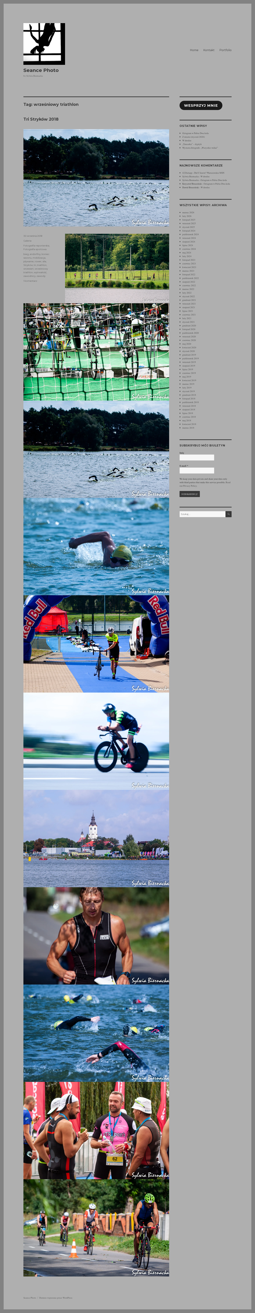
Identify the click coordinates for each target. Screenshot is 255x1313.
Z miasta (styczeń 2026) (193, 136)
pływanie (28, 261)
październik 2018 (190, 402)
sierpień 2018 (188, 409)
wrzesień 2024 (189, 237)
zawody (41, 276)
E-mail (184, 465)
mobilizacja (39, 257)
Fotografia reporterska (36, 245)
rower (38, 261)
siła (44, 261)
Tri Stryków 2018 (40, 119)
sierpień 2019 (188, 365)
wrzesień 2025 (189, 223)
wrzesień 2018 (189, 405)
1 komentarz (30, 280)
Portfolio (225, 50)
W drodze (186, 140)
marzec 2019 (188, 383)
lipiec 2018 (187, 413)
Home (194, 50)
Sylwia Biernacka (190, 176)
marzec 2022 (188, 289)
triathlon (41, 265)
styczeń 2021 (188, 321)
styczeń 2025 (188, 227)
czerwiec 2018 (189, 416)
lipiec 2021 (187, 310)
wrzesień (28, 268)
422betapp (187, 172)
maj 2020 (186, 343)
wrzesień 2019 (189, 362)
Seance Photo (41, 70)
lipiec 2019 (187, 369)
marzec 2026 (188, 212)
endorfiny (35, 254)
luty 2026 (187, 216)
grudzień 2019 (189, 354)
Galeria (27, 240)
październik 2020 (190, 332)
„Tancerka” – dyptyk (192, 144)
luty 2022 (187, 292)
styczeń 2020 (188, 351)
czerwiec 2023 (189, 263)
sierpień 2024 (188, 241)
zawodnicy (29, 276)
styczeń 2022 (188, 296)
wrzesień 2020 (189, 336)
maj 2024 (186, 252)
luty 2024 (187, 256)
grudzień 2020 (189, 325)
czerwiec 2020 (189, 340)
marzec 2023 (188, 270)
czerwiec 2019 (189, 373)
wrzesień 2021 (189, 303)
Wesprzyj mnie (201, 105)
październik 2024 (190, 234)
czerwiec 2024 (189, 248)
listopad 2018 (188, 398)
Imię (182, 452)
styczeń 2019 (188, 391)
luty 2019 (187, 387)
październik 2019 (190, 358)
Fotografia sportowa (34, 249)
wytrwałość (40, 272)
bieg (26, 254)
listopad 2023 (188, 259)
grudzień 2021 (189, 300)
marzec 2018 (188, 427)
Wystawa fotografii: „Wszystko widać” (200, 147)
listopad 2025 (188, 219)
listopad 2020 (188, 329)
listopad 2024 (188, 230)
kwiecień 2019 (189, 380)
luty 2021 (187, 318)
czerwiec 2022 (189, 285)
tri (35, 265)
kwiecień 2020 (189, 347)
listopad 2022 (188, 274)
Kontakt (209, 50)
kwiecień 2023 (189, 267)
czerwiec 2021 (189, 314)
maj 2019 (186, 376)
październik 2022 (190, 278)
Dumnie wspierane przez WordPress (55, 1297)
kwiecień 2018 (189, 424)
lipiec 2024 (187, 245)
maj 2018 (186, 420)
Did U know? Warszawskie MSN (209, 172)
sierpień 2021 (188, 307)
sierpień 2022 (188, 281)
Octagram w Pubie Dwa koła (195, 133)
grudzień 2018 (189, 394)
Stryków (28, 265)
